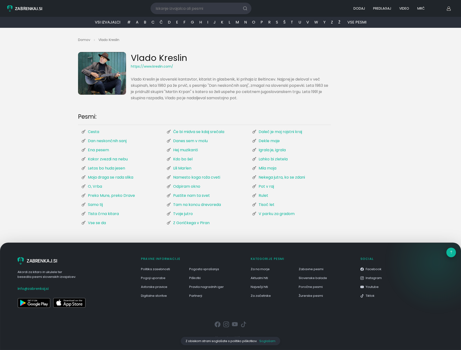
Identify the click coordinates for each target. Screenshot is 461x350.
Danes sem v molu (190, 141)
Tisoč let (266, 204)
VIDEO (404, 8)
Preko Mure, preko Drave (111, 195)
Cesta (93, 131)
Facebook (374, 269)
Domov (84, 39)
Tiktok (370, 295)
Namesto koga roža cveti (196, 177)
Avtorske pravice (154, 287)
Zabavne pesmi (311, 269)
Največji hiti (259, 287)
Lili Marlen (182, 168)
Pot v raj (266, 186)
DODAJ (359, 8)
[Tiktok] (243, 324)
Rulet (263, 195)
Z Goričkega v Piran (191, 223)
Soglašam (267, 341)
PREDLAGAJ (382, 8)
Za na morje (260, 269)
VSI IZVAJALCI (107, 22)
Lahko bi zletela (273, 159)
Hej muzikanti (185, 150)
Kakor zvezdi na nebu (108, 159)
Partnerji (195, 295)
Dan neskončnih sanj (107, 141)
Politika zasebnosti (155, 269)
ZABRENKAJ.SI (42, 260)
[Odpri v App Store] (69, 303)
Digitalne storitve (154, 295)
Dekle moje (269, 141)
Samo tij (95, 204)
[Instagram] (226, 324)
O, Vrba (95, 186)
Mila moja (267, 168)
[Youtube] (235, 324)
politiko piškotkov (243, 341)
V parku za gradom (277, 213)
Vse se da (97, 223)
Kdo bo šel (183, 159)
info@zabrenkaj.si (33, 288)
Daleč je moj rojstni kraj (280, 131)
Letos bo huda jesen (106, 168)
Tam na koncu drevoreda (197, 204)
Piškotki (195, 278)
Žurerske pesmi (311, 295)
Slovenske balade (313, 278)
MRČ (421, 8)
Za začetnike (261, 295)
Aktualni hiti (259, 278)
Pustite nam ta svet (191, 195)
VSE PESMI (356, 22)
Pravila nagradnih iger (206, 287)
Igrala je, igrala (272, 150)
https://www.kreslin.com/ (152, 66)
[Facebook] (217, 324)
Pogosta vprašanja (204, 269)
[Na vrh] (451, 252)
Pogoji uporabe (153, 278)
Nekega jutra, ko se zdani (282, 177)
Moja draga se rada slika (110, 177)
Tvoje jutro (183, 213)
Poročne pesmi (311, 287)
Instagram (374, 278)
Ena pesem (98, 150)
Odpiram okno (186, 186)
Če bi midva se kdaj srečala (198, 131)
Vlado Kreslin (108, 39)
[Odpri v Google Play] (34, 303)
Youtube (372, 287)
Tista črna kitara (103, 213)
